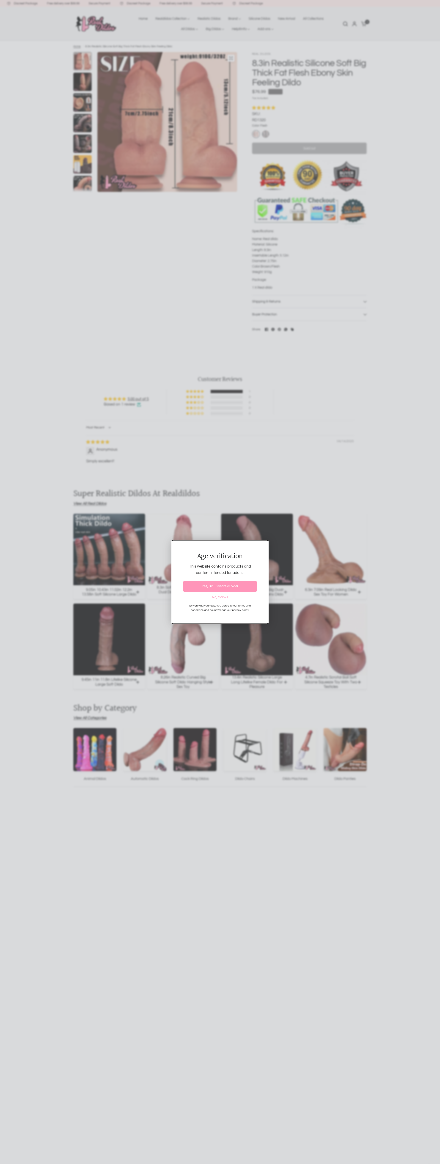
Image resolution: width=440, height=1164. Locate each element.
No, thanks (220, 597)
